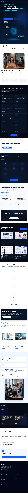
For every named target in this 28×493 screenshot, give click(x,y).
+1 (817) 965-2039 (18, 485)
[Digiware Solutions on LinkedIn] (1, 469)
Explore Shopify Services (5, 192)
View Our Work (14, 316)
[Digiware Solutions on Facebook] (3, 469)
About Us (2, 483)
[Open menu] (26, 1)
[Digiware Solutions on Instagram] (5, 469)
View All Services (14, 135)
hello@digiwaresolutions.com (19, 486)
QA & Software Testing (3, 478)
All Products (16, 478)
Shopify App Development (4, 474)
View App (2, 258)
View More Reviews (3, 411)
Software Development (3, 475)
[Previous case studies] (24, 330)
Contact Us (2, 488)
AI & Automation (3, 473)
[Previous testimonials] (24, 414)
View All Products (23, 228)
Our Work (2, 484)
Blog (1, 485)
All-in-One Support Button (18, 473)
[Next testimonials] (26, 414)
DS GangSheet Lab (17, 474)
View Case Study (4, 348)
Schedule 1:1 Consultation (13, 218)
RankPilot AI (16, 475)
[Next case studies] (26, 330)
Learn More (3, 101)
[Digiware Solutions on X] (6, 469)
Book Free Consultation (8, 18)
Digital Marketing (3, 479)
